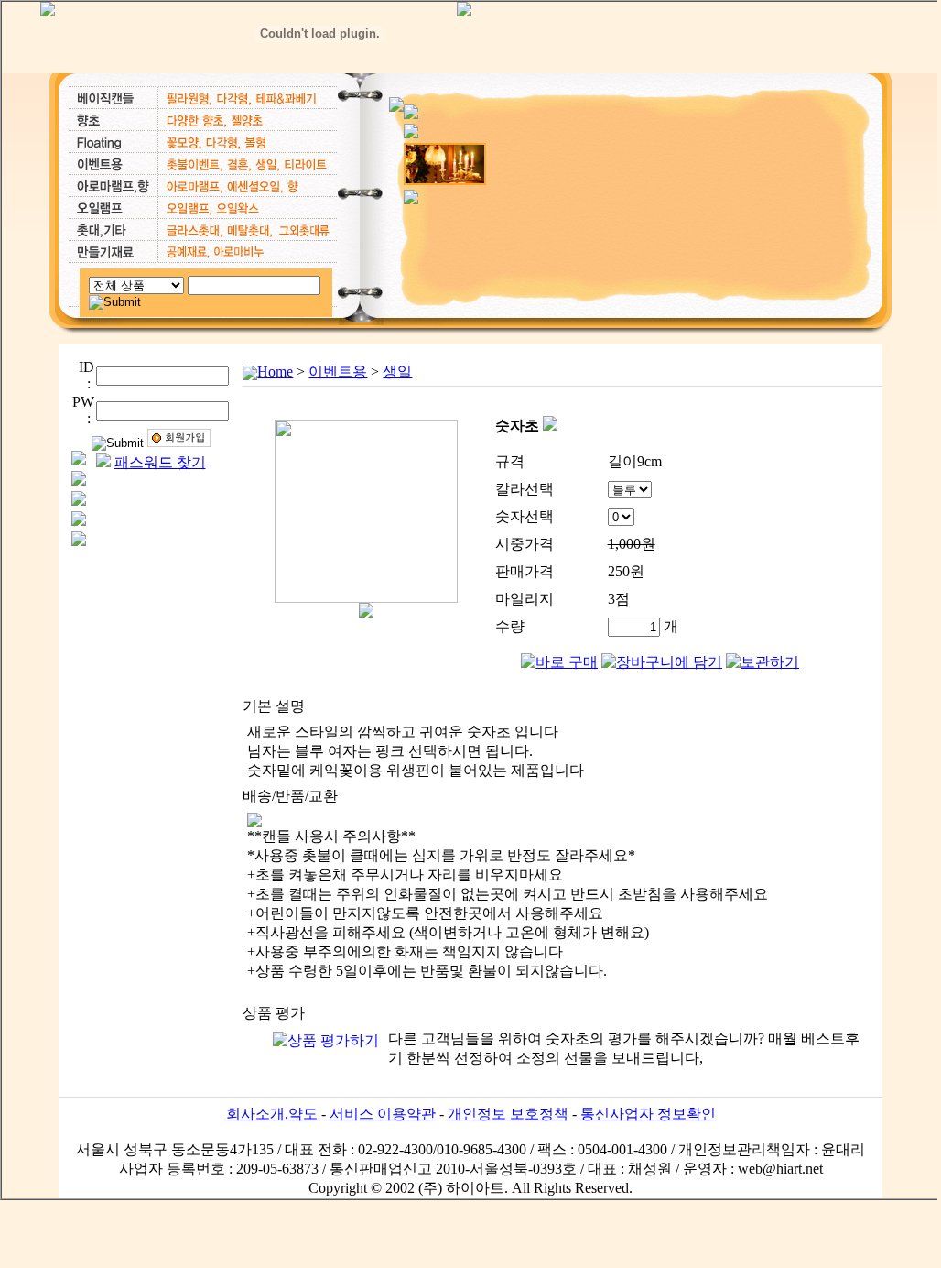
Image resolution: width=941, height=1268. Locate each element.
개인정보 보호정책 (508, 1113)
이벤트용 (337, 371)
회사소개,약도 (272, 1113)
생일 (397, 371)
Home (275, 371)
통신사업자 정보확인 (648, 1113)
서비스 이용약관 (383, 1113)
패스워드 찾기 (160, 462)
